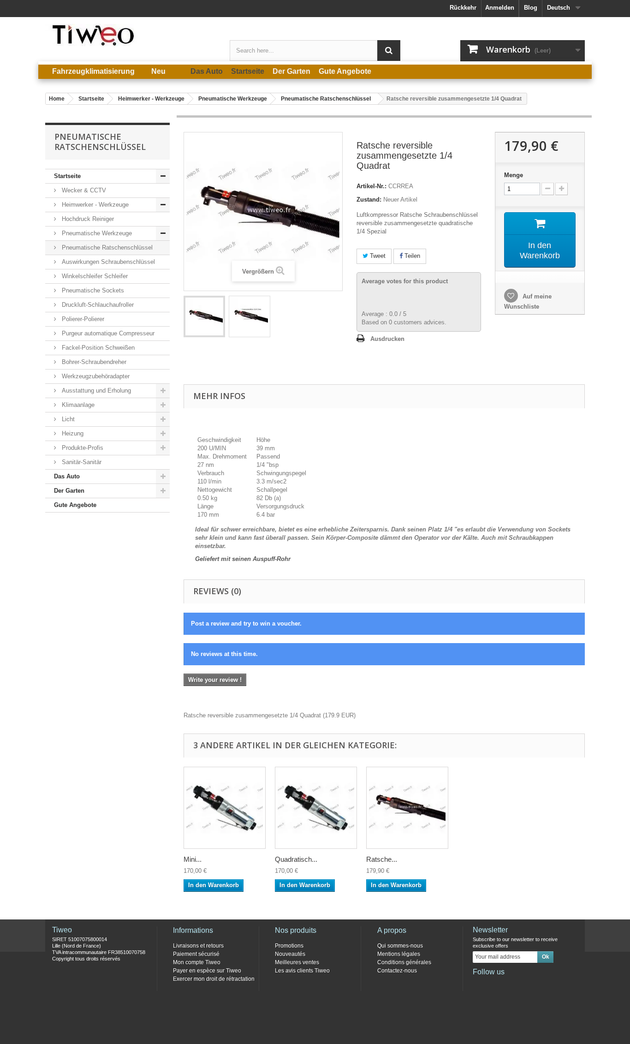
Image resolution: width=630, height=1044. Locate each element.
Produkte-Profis (81, 447)
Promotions (289, 946)
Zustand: (369, 199)
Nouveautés (290, 954)
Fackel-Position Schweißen (97, 347)
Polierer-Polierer (82, 319)
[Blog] (524, 984)
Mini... (193, 859)
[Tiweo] (130, 35)
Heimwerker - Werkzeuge (94, 204)
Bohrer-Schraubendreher (93, 361)
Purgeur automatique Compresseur (107, 333)
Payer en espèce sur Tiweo (207, 970)
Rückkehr (463, 7)
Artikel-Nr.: (371, 186)
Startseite (67, 176)
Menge (513, 175)
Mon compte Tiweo (196, 962)
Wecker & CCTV (83, 190)
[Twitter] (494, 984)
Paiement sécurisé (196, 954)
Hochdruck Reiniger (87, 218)
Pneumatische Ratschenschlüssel (106, 247)
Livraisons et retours (198, 946)
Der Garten (69, 490)
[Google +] (509, 984)
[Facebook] (479, 984)
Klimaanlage (77, 404)
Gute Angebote (75, 504)
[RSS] (540, 984)
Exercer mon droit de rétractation (214, 979)
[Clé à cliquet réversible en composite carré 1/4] (204, 316)
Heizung (71, 433)
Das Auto (67, 476)
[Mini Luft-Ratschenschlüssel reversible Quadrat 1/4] (225, 808)
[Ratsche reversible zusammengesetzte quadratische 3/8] (407, 808)
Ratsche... (381, 859)
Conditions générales (404, 962)
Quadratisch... (296, 859)
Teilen (411, 255)
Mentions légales (398, 954)
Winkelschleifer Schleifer (94, 276)
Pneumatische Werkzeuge (96, 233)
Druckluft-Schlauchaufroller (97, 304)
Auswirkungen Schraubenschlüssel (107, 261)
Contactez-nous (397, 970)
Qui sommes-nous (400, 946)
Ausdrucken (387, 338)
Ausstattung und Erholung (95, 390)
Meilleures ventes (297, 962)
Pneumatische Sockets (92, 290)
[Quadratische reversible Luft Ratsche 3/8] (316, 808)
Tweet (377, 255)
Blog (530, 7)
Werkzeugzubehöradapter (95, 376)
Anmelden (499, 7)
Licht (67, 419)
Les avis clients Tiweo (302, 970)
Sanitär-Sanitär (80, 462)
